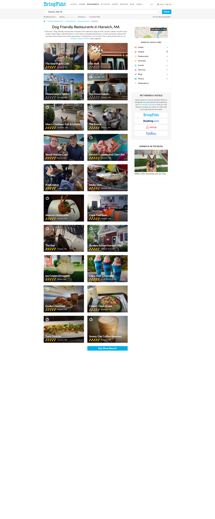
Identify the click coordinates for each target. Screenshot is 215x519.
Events (115, 4)
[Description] (47, 47)
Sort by (156, 17)
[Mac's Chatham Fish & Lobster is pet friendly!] (64, 117)
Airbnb (82, 4)
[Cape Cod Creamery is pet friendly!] (107, 268)
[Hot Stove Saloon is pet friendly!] (107, 86)
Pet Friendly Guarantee (147, 105)
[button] (151, 47)
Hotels (74, 4)
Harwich (94, 21)
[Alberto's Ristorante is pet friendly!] (64, 208)
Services (124, 4)
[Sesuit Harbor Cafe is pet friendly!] (64, 147)
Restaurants (93, 4)
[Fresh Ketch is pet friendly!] (64, 177)
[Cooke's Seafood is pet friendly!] (64, 298)
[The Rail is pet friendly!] (64, 238)
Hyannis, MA (62, 188)
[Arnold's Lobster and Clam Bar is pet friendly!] (107, 147)
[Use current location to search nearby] (159, 12)
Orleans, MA (105, 128)
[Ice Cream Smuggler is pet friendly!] (64, 268)
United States (71, 21)
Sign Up (168, 4)
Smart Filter (95, 17)
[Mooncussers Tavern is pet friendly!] (64, 86)
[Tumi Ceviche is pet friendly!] (64, 329)
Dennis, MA (61, 158)
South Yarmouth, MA (108, 279)
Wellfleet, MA (106, 188)
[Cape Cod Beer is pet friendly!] (107, 208)
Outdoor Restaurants (55, 21)
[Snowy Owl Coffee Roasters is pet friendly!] (107, 329)
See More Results (107, 348)
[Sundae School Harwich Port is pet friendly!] (107, 238)
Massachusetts (83, 21)
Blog (132, 4)
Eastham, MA (106, 158)
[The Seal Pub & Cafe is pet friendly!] (64, 56)
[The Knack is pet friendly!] (107, 117)
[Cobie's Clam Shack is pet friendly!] (107, 298)
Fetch (167, 11)
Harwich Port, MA (107, 249)
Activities (105, 4)
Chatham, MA (62, 128)
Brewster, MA (106, 309)
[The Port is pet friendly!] (107, 56)
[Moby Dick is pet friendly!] (107, 177)
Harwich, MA (62, 67)
